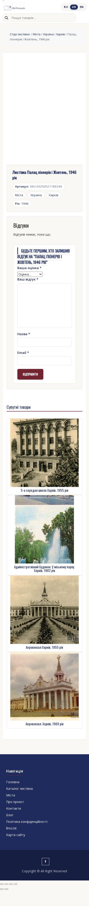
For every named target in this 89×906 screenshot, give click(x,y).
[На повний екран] (6, 884)
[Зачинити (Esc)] (15, 884)
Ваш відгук (27, 279)
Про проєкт (15, 802)
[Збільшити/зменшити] (2, 884)
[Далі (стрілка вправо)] (6, 889)
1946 (22, 203)
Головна (12, 782)
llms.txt (11, 828)
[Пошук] (6, 17)
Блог (9, 815)
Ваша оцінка (29, 268)
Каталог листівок (19, 788)
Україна (48, 34)
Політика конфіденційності (26, 821)
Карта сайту (15, 835)
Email (23, 352)
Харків (60, 34)
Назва (23, 334)
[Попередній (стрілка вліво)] (2, 889)
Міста (36, 34)
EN (82, 7)
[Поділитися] (11, 884)
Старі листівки (20, 34)
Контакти (13, 808)
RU (66, 7)
